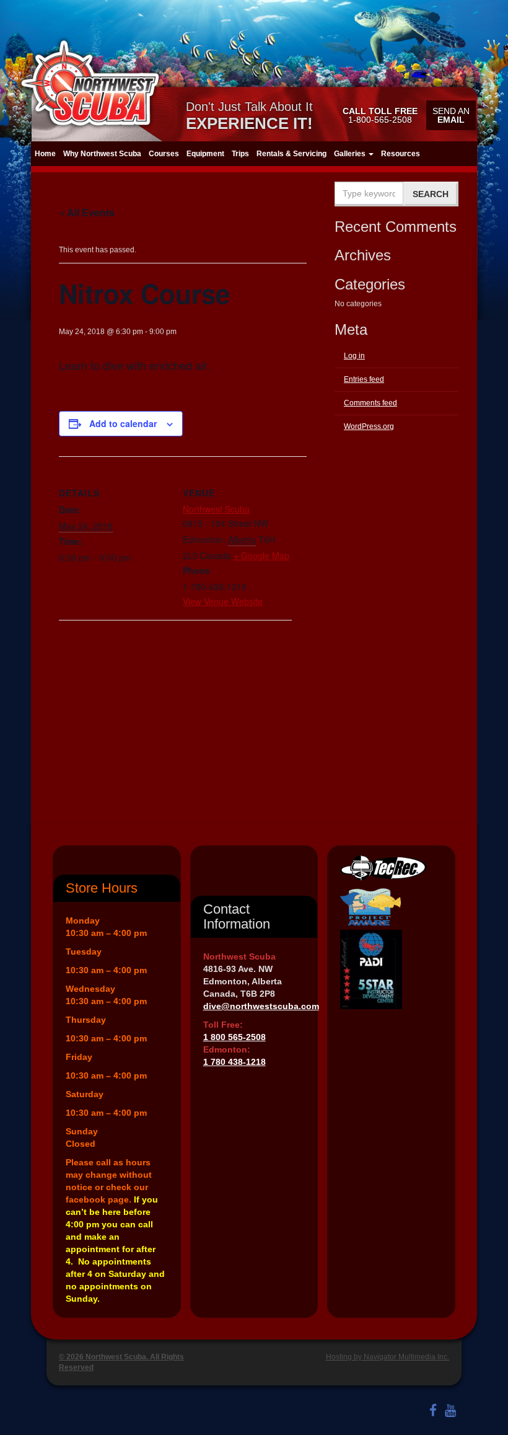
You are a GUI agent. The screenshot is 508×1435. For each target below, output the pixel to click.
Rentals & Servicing (291, 153)
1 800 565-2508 (234, 1037)
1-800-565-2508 (380, 115)
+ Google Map (261, 555)
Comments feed (370, 403)
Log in (354, 355)
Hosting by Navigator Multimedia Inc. (387, 1357)
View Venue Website (223, 601)
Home (45, 153)
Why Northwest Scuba (102, 153)
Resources (400, 153)
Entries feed (364, 379)
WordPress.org (369, 426)
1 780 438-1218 (234, 1062)
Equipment (205, 153)
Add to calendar (123, 423)
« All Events (87, 212)
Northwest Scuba (216, 509)
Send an (451, 115)
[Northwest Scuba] (89, 83)
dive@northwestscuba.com (261, 1006)
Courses (164, 153)
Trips (240, 153)
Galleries (350, 153)
